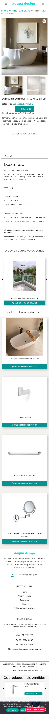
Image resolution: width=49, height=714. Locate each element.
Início (4, 11)
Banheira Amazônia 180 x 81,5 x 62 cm (25, 359)
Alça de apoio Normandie (24, 475)
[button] (6, 3)
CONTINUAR (12, 710)
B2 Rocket (38, 670)
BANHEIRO (13, 11)
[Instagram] (12, 575)
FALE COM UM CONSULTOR (26, 303)
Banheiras (24, 11)
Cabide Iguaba (24, 417)
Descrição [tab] (9, 156)
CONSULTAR (32, 694)
